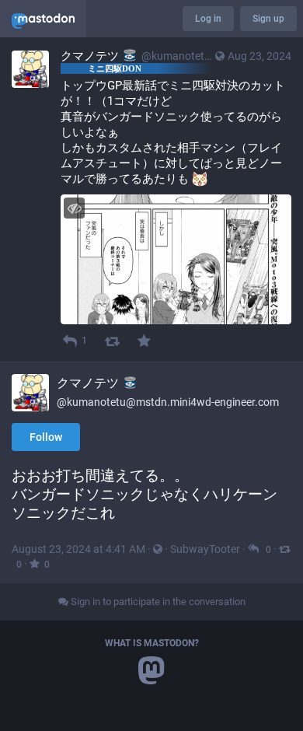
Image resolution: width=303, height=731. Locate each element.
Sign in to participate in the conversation (157, 601)
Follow (46, 437)
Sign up (268, 18)
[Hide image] (74, 208)
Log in (208, 18)
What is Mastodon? (152, 643)
